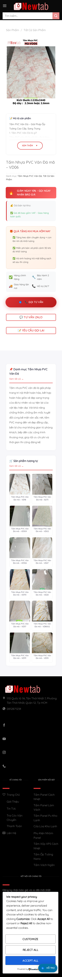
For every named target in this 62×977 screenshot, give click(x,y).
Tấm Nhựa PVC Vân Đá (30, 176)
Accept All (30, 960)
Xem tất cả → (16, 378)
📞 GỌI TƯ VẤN (34, 302)
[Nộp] (56, 15)
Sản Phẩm (12, 30)
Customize (30, 939)
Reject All (30, 949)
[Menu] (5, 5)
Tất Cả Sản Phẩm (35, 30)
